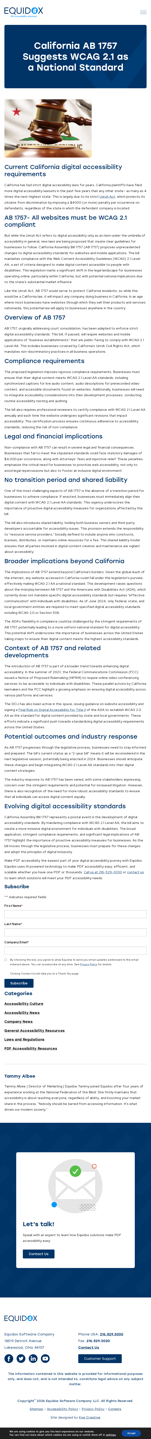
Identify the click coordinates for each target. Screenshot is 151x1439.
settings (111, 1435)
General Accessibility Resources (34, 1031)
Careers (114, 1409)
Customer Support (103, 1359)
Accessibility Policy (62, 1409)
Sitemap (36, 1409)
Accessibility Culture (23, 1004)
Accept (131, 1433)
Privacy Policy (88, 964)
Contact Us (42, 1255)
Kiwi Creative (89, 1417)
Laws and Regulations (24, 1039)
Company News (18, 1022)
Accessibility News (22, 1013)
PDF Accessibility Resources (30, 1048)
